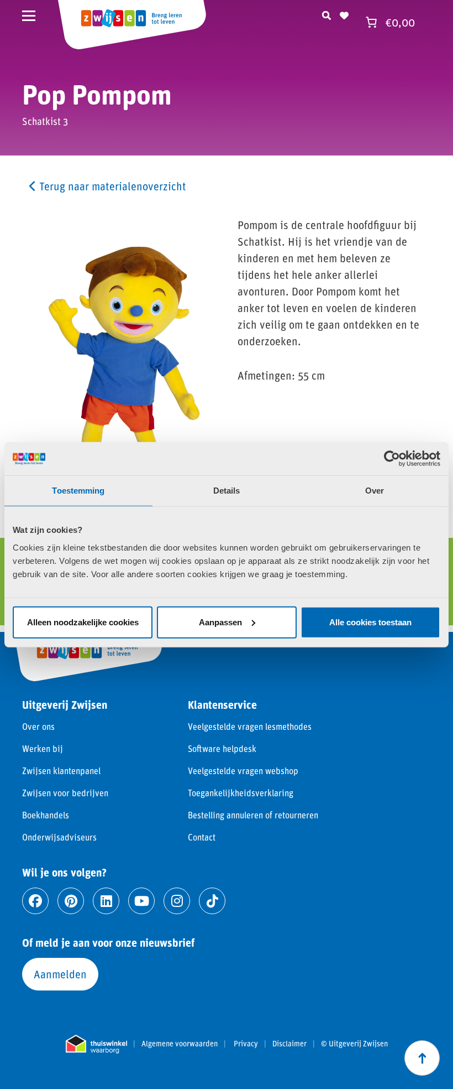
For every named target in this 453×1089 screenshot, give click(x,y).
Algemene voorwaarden (179, 1044)
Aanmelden (60, 974)
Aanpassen (220, 621)
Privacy (246, 1044)
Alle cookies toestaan (370, 621)
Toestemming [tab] (78, 490)
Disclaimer (289, 1044)
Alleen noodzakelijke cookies (83, 621)
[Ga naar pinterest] (70, 901)
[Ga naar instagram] (177, 901)
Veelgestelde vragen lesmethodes (250, 726)
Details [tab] (226, 490)
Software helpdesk (222, 748)
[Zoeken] (326, 14)
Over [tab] (374, 490)
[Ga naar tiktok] (212, 901)
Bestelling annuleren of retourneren (253, 815)
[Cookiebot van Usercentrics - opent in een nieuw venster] (392, 458)
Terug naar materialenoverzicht (111, 186)
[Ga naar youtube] (141, 901)
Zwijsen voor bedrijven (65, 792)
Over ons (38, 726)
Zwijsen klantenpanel (61, 770)
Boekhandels (45, 815)
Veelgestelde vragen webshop (243, 770)
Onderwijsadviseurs (59, 837)
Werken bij (42, 748)
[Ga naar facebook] (35, 901)
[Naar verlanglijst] (344, 14)
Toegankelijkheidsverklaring (240, 792)
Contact (201, 837)
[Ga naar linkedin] (106, 901)
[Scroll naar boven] (422, 1058)
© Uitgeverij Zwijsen (354, 1044)
